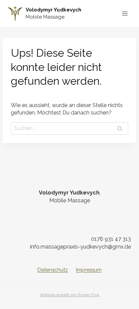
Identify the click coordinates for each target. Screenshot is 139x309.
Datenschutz (52, 270)
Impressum (89, 270)
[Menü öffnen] (124, 13)
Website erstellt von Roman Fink (70, 294)
